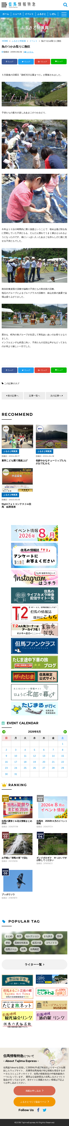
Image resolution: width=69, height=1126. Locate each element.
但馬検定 (34, 949)
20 (44, 762)
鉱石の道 (36, 943)
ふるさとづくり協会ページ (33, 1102)
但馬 (23, 949)
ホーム (6, 14)
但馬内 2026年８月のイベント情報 (52, 822)
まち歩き (48, 936)
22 (62, 762)
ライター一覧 (33, 964)
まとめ (9, 936)
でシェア (10, 62)
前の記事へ (13, 395)
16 (6, 762)
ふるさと (41, 14)
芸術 (59, 936)
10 (15, 756)
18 (25, 762)
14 (53, 756)
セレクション (32, 936)
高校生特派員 (21, 943)
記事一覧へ (34, 395)
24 (15, 768)
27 (44, 768)
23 (6, 768)
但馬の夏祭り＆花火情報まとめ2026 (17, 822)
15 (62, 756)
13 (44, 756)
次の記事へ (55, 395)
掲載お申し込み (33, 1091)
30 (6, 774)
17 (15, 762)
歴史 (8, 943)
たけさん (29, 52)
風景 (19, 936)
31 (15, 774)
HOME (5, 41)
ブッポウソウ (8, 894)
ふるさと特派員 (19, 41)
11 (25, 756)
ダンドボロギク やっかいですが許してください (52, 859)
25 (25, 768)
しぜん (53, 14)
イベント (29, 14)
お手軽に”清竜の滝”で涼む (15, 858)
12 (34, 756)
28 (53, 768)
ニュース (17, 14)
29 (62, 768)
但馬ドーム (11, 949)
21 (53, 762)
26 (34, 768)
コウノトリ (51, 943)
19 (34, 762)
